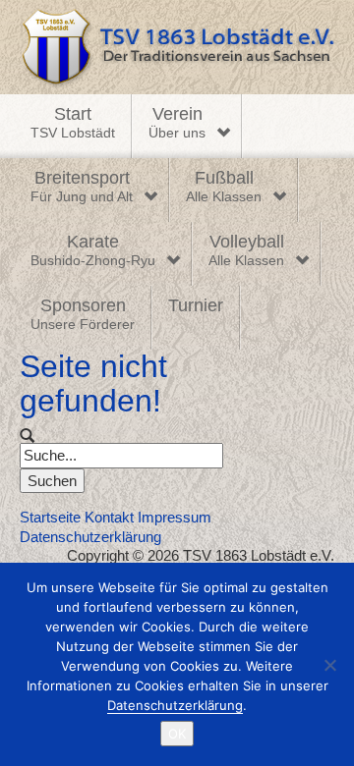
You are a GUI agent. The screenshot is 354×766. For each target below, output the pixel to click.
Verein (177, 122)
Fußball (224, 186)
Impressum (174, 517)
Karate (92, 250)
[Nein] (329, 665)
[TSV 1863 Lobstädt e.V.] (177, 47)
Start (72, 122)
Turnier (195, 305)
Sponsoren (82, 314)
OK (177, 733)
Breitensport (81, 186)
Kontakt (109, 517)
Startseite (50, 517)
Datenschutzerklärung (90, 536)
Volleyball (246, 250)
